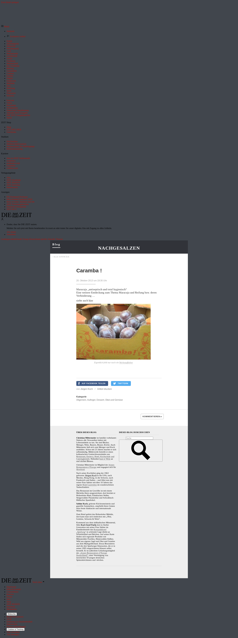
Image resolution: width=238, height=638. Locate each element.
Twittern (123, 383)
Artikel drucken (104, 389)
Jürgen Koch (86, 389)
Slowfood (80, 469)
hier (91, 300)
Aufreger (91, 400)
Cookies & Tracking (15, 629)
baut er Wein (104, 459)
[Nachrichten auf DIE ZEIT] (16, 216)
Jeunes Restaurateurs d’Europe (95, 466)
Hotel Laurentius (90, 485)
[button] (5, 26)
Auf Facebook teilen (93, 383)
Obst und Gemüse (114, 400)
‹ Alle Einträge (61, 257)
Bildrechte (12, 614)
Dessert (100, 400)
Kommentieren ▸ (152, 416)
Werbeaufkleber (126, 362)
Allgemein (81, 400)
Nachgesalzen (119, 248)
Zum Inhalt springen (10, 2)
